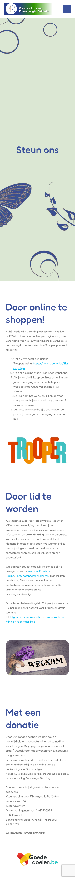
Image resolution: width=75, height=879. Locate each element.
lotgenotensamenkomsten (26, 617)
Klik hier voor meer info (20, 621)
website (33, 571)
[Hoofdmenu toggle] (67, 9)
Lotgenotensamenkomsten (32, 575)
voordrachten (55, 617)
